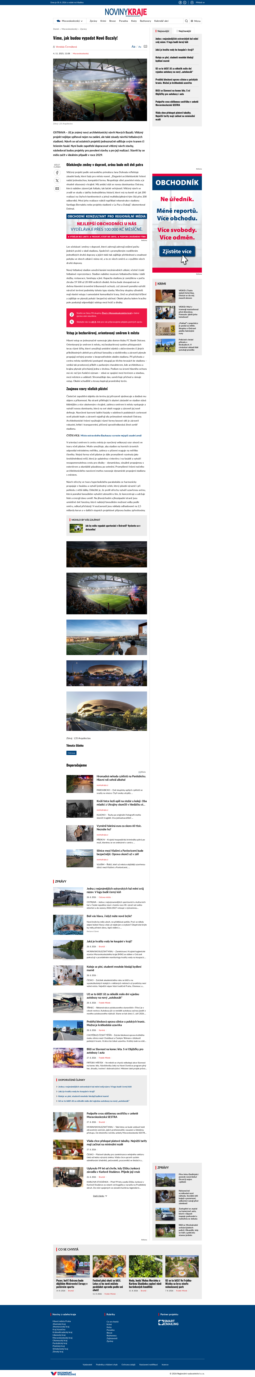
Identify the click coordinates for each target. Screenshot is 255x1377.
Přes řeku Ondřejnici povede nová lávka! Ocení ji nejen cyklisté (188, 1178)
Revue (112, 20)
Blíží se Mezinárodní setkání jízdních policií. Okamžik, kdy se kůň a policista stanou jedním (188, 1230)
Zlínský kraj (58, 1351)
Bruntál (102, 947)
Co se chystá (68, 1249)
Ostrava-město (105, 897)
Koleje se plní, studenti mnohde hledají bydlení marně (83, 1096)
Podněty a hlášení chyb (107, 1364)
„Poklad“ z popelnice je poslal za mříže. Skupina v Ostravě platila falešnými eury (188, 328)
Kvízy (134, 20)
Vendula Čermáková (66, 46)
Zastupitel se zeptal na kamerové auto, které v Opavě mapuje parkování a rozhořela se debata (188, 1213)
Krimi (103, 20)
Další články (98, 1196)
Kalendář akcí (161, 20)
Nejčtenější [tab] (184, 31)
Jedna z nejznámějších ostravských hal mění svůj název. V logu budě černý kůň (95, 1086)
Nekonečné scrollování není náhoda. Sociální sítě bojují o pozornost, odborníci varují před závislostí (188, 1197)
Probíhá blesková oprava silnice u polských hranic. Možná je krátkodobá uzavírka (177, 81)
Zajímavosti (112, 1338)
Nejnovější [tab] (163, 31)
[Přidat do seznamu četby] (145, 46)
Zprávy (93, 20)
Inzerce (165, 1364)
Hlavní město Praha (62, 1321)
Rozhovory (145, 20)
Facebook (180, 2)
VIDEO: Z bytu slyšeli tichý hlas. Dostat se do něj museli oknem (186, 294)
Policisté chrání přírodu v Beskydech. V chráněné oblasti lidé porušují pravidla (188, 344)
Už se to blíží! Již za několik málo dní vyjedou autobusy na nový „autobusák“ (93, 1101)
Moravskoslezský (71, 20)
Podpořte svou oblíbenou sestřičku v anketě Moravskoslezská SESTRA (177, 103)
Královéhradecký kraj (62, 1332)
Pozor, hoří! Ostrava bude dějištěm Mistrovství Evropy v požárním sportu (71, 1283)
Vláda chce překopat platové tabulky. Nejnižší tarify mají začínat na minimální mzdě (175, 116)
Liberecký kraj (59, 1335)
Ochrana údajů (128, 1364)
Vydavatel (87, 1364)
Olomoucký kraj (60, 1340)
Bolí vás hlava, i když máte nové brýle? (109, 916)
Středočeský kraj (60, 1348)
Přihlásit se (200, 2)
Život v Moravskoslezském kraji (117, 313)
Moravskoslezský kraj (62, 1337)
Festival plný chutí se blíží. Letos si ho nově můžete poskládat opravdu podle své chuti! (108, 1285)
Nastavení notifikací (148, 1364)
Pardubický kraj (60, 1343)
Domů (56, 29)
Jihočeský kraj (59, 1324)
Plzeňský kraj (59, 1346)
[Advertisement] (100, 1219)
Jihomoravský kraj (61, 1326)
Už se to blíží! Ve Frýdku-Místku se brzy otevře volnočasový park (178, 1283)
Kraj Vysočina (59, 1329)
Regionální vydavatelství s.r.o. (191, 1373)
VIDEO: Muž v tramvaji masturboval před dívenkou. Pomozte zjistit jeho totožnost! (188, 311)
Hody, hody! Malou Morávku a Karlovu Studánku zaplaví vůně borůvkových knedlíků (145, 1283)
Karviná (102, 1030)
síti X (93, 321)
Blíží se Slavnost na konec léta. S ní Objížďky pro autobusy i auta (173, 92)
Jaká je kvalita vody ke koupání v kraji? (109, 941)
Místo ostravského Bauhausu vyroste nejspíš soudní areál (111, 435)
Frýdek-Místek (104, 1003)
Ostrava (71, 753)
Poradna (123, 20)
